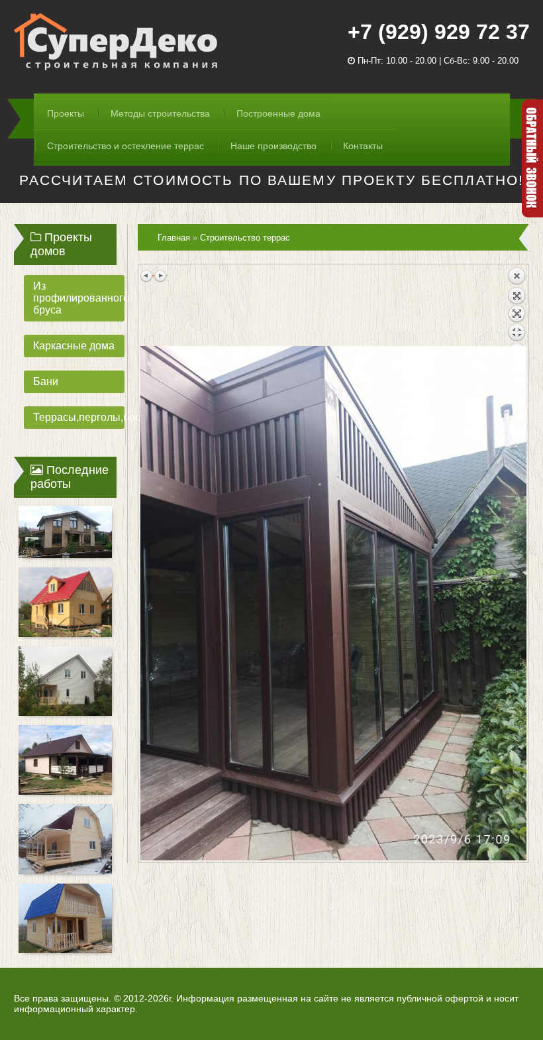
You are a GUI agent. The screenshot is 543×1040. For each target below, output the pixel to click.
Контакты (363, 146)
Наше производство (273, 146)
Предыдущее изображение (147, 275)
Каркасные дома (74, 345)
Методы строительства (160, 113)
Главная (174, 238)
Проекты (65, 113)
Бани (45, 381)
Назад (516, 306)
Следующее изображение (160, 275)
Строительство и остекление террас (125, 146)
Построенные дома (278, 113)
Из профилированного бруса (79, 298)
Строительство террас (245, 238)
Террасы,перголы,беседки (79, 417)
